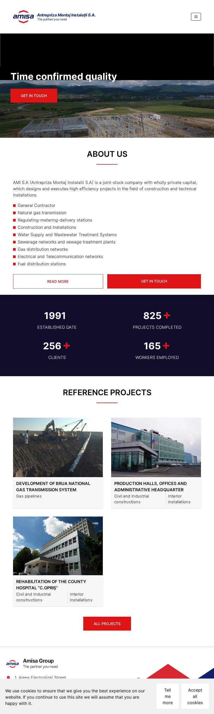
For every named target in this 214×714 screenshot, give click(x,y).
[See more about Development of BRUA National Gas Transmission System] (59, 448)
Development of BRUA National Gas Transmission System (53, 486)
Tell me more (168, 696)
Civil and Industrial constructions (131, 499)
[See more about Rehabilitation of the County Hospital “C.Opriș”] (59, 547)
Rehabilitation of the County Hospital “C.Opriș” (51, 584)
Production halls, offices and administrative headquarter (150, 486)
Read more (58, 281)
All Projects (107, 623)
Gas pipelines (29, 496)
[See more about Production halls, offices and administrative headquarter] (157, 448)
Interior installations (179, 499)
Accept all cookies (195, 696)
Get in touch (34, 95)
